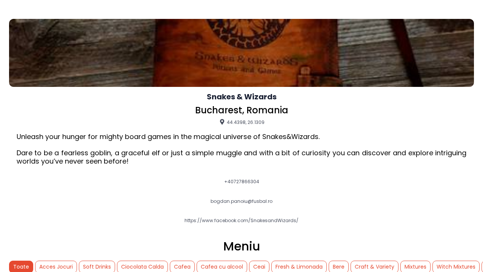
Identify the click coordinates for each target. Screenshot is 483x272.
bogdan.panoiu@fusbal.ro (241, 201)
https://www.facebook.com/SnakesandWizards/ (241, 220)
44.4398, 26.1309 (245, 122)
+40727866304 (241, 181)
